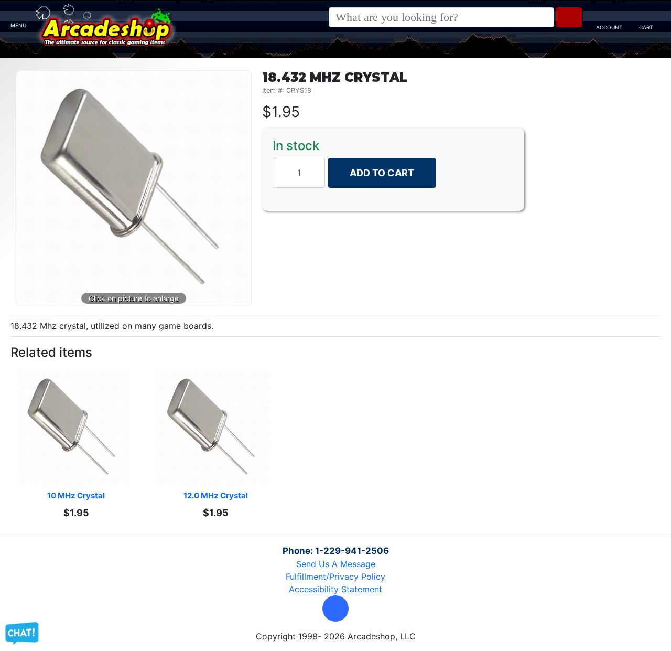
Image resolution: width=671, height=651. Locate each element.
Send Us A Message (335, 564)
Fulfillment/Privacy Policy (335, 576)
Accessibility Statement (335, 589)
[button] (335, 608)
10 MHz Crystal (76, 495)
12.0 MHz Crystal (215, 495)
